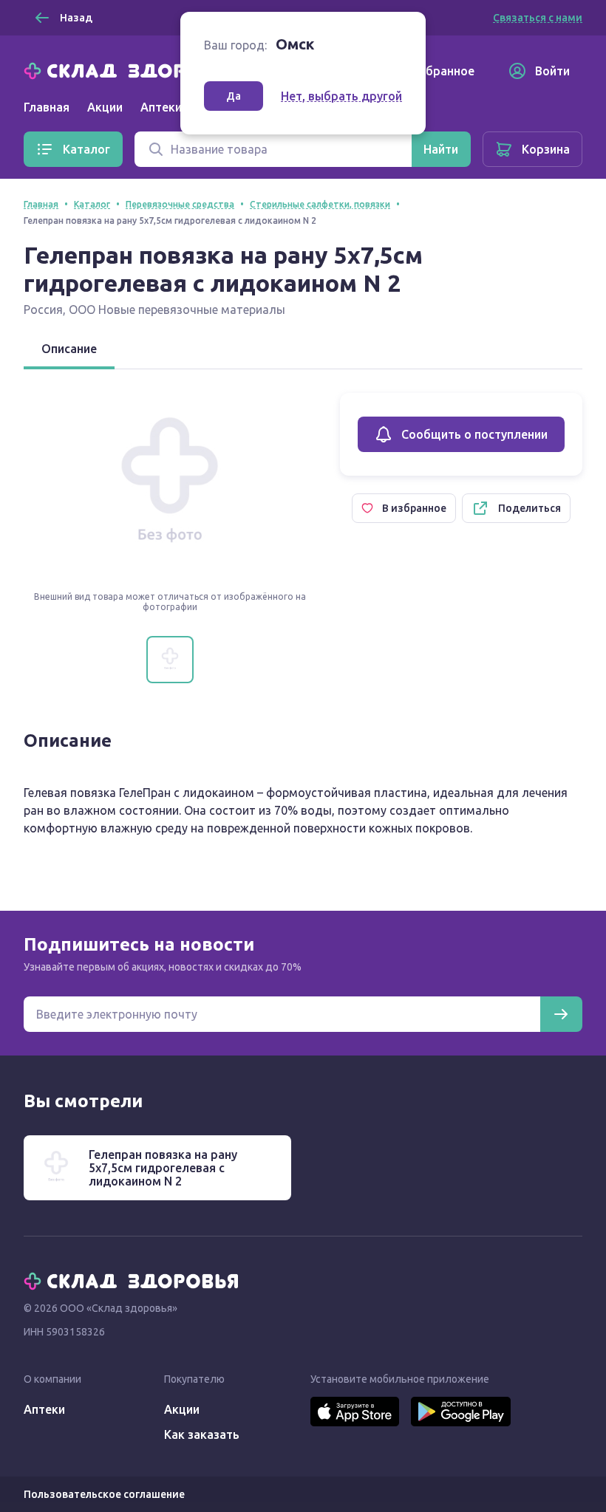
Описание (69, 348)
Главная (46, 107)
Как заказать (201, 1434)
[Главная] (134, 69)
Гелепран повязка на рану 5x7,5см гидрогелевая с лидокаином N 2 (163, 1168)
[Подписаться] (560, 1014)
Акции (105, 107)
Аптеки (44, 1409)
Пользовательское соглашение (104, 1494)
